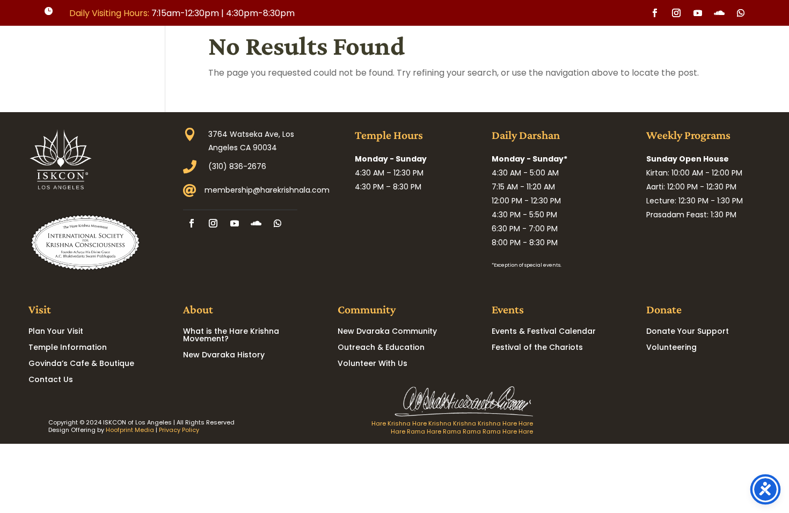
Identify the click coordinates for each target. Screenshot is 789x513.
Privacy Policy (179, 430)
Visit (488, 60)
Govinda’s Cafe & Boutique (81, 364)
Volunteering (671, 348)
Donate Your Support (687, 331)
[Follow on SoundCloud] (719, 12)
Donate (695, 60)
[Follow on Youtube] (697, 12)
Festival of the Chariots (537, 348)
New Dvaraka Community (387, 331)
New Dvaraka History (224, 355)
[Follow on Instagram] (676, 12)
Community (588, 60)
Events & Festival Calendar (544, 331)
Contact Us (50, 380)
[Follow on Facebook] (654, 12)
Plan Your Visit (55, 331)
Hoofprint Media (130, 430)
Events (646, 60)
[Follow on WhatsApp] (740, 12)
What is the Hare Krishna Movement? (231, 335)
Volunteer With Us (372, 364)
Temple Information (67, 348)
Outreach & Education (381, 348)
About (531, 60)
